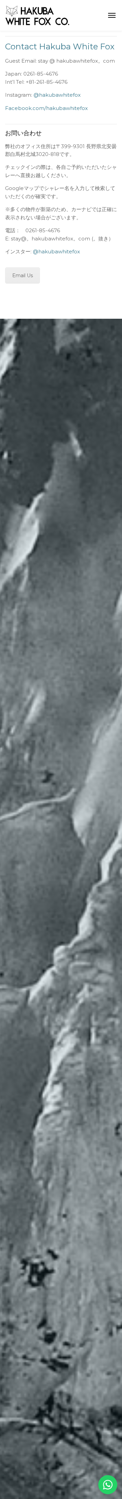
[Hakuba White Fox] (37, 15)
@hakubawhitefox (57, 95)
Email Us (22, 275)
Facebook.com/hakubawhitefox (46, 108)
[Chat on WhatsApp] (107, 1484)
